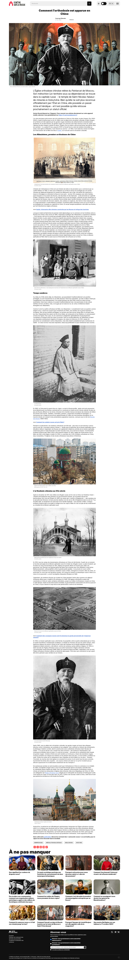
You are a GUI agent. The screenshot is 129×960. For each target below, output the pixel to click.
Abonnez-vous (58, 932)
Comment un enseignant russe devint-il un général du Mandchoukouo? (104, 898)
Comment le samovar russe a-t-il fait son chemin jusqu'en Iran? (22, 923)
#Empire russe (38, 842)
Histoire (72, 19)
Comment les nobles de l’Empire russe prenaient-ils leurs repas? (48, 897)
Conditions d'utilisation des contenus (16, 941)
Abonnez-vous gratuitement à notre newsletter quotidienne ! (66, 943)
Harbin (59, 130)
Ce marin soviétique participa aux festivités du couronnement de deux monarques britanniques (50, 874)
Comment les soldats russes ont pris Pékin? (50, 422)
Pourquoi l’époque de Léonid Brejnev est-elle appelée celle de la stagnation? (78, 924)
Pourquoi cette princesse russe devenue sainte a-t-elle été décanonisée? (76, 874)
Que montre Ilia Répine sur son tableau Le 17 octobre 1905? (104, 923)
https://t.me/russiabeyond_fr (68, 115)
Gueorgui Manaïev (60, 18)
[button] (86, 3)
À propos (11, 935)
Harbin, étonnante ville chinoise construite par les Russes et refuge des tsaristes (62, 209)
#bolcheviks (69, 842)
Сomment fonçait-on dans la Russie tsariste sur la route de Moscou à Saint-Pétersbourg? (49, 924)
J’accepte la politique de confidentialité (61, 949)
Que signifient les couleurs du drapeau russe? (19, 873)
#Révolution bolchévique (54, 842)
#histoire (79, 842)
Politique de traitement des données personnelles (16, 938)
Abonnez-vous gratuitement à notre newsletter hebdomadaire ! (66, 939)
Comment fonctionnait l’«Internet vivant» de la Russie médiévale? (105, 873)
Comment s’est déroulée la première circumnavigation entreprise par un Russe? (78, 898)
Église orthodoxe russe (52, 773)
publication (47, 837)
